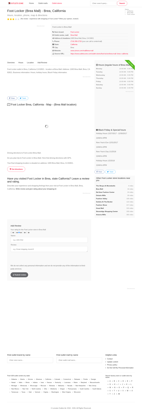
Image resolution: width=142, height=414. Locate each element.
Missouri (43, 385)
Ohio (45, 389)
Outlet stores (57, 3)
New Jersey (92, 385)
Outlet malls (43, 3)
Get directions (17, 169)
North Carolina (36, 389)
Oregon (62, 389)
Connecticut (67, 379)
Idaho (20, 382)
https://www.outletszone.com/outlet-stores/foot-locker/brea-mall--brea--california (99, 54)
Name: (13, 236)
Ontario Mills (101, 195)
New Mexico (15, 389)
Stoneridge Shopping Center (107, 211)
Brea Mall (74, 35)
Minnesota (23, 385)
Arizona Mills (101, 215)
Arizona (30, 379)
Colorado (57, 379)
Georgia (93, 379)
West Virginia (66, 392)
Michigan (14, 385)
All (119, 394)
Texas (23, 392)
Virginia (45, 392)
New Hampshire (80, 385)
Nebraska (61, 385)
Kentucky (58, 382)
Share (13, 98)
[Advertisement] (25, 42)
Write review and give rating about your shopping (35, 189)
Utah (30, 392)
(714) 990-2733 (76, 41)
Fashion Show (101, 205)
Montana (52, 385)
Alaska (22, 379)
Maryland (84, 382)
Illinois (28, 382)
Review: (14, 245)
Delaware (77, 379)
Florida (85, 379)
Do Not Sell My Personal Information (120, 368)
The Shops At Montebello (105, 186)
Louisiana (67, 382)
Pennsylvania (72, 389)
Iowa (42, 382)
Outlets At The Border (104, 202)
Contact (110, 359)
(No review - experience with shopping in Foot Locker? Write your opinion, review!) (49, 19)
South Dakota (96, 389)
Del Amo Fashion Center (105, 192)
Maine (76, 382)
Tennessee (14, 392)
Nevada (69, 385)
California (74, 44)
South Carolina (84, 389)
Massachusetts (95, 382)
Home (31, 3)
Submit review (20, 275)
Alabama (14, 379)
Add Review (42, 63)
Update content (112, 362)
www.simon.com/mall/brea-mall (82, 51)
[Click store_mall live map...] (49, 126)
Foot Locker (75, 32)
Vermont (37, 392)
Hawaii (13, 382)
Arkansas (39, 379)
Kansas (49, 382)
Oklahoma (53, 389)
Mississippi (33, 385)
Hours (20, 63)
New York (25, 389)
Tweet (24, 98)
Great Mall (100, 208)
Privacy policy (112, 365)
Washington (55, 392)
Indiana (35, 382)
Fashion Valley (101, 198)
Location (30, 63)
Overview (11, 63)
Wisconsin (77, 392)
